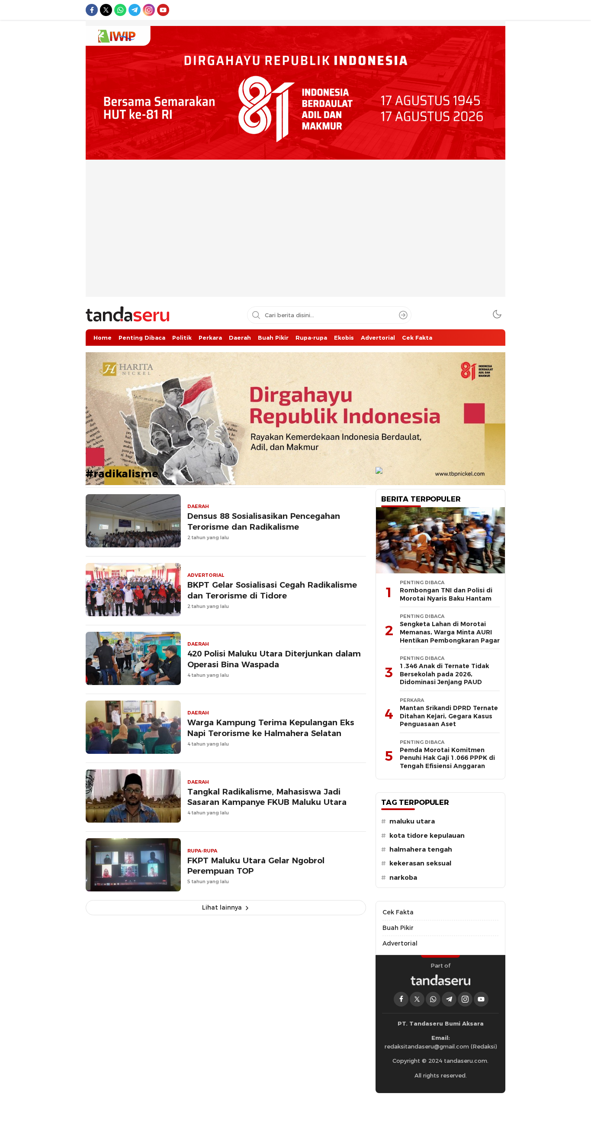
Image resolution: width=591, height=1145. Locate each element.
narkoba (403, 877)
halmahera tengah (420, 849)
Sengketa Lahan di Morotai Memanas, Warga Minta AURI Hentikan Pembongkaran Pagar (450, 632)
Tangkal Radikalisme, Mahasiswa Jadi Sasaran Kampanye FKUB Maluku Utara (267, 797)
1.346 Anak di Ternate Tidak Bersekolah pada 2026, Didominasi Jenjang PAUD (444, 674)
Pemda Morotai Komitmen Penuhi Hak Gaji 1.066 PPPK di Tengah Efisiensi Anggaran (447, 757)
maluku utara (412, 821)
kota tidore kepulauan (427, 835)
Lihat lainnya (222, 907)
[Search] (403, 315)
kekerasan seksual (420, 863)
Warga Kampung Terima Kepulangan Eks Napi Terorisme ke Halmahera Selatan (270, 727)
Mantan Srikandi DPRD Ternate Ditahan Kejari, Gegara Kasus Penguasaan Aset (449, 715)
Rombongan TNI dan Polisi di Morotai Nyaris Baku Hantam (446, 594)
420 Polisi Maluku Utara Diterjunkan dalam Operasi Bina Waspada (274, 659)
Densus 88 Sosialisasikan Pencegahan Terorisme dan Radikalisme (263, 521)
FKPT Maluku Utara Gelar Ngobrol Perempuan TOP (255, 866)
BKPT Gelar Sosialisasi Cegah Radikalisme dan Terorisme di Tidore (272, 590)
